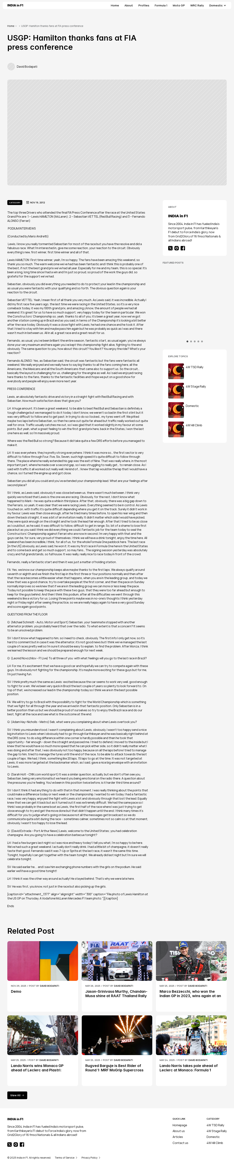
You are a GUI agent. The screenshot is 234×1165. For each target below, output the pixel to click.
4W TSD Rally (215, 1125)
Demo (16, 991)
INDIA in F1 (15, 5)
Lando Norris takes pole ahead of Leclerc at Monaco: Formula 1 (189, 1067)
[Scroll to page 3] (195, 341)
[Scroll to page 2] (191, 341)
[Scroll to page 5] (201, 341)
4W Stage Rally (217, 1131)
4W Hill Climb (215, 1143)
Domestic (213, 1137)
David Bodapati (193, 323)
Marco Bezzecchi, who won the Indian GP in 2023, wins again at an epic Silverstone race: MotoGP (191, 995)
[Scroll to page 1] (187, 341)
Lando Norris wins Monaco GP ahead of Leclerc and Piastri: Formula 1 (37, 1070)
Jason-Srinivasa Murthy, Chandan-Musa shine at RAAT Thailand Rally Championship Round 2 (198, 332)
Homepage (180, 1125)
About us (179, 1131)
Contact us (180, 1143)
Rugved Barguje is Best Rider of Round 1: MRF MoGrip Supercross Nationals (114, 1070)
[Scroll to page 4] (198, 341)
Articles (178, 1137)
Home (10, 26)
